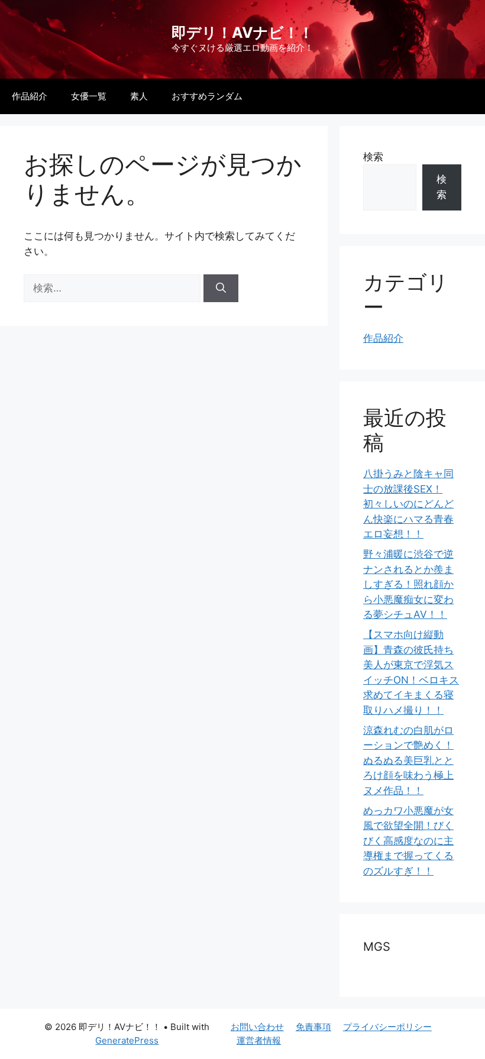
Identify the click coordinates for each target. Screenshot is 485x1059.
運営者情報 (259, 1040)
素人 (139, 96)
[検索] (220, 288)
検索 (373, 157)
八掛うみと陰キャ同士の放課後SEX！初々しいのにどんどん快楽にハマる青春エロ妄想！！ (408, 504)
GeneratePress (127, 1040)
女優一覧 (88, 96)
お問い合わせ (257, 1026)
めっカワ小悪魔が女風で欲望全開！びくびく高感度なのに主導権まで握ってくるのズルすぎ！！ (408, 841)
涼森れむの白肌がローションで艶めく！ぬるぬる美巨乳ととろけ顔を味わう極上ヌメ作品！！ (408, 760)
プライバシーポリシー (387, 1026)
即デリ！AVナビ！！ (242, 32)
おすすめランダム (207, 96)
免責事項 (313, 1026)
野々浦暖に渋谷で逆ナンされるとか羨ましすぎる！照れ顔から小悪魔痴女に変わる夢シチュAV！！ (408, 584)
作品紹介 (29, 96)
